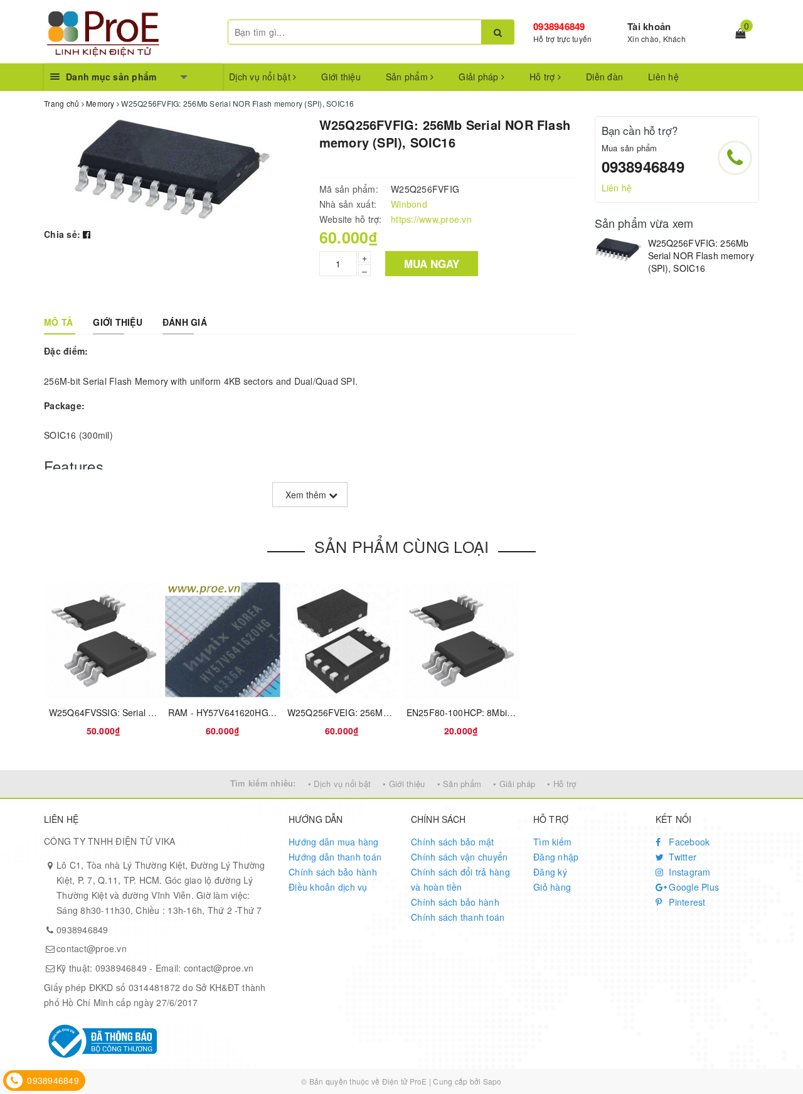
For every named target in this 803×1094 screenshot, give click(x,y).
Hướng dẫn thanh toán (335, 856)
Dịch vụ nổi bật (261, 76)
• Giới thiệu (404, 784)
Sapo (492, 1081)
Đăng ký (550, 872)
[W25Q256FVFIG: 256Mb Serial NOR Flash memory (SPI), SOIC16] (618, 249)
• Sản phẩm (459, 784)
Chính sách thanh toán (457, 917)
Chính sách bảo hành (333, 872)
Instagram (688, 872)
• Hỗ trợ (561, 784)
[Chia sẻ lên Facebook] (86, 234)
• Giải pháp (514, 784)
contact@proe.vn (91, 948)
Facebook (688, 841)
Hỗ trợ (543, 76)
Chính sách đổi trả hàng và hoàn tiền (460, 879)
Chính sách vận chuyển (459, 856)
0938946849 (559, 26)
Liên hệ (663, 76)
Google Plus (692, 887)
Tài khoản (649, 26)
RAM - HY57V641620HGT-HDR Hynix (244, 712)
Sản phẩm (408, 76)
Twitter (681, 856)
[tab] (58, 322)
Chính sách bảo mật (452, 841)
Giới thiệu (341, 76)
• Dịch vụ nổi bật (339, 784)
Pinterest (686, 902)
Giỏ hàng (552, 887)
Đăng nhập (555, 856)
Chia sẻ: (62, 234)
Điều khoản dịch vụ (328, 887)
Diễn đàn (604, 76)
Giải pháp (480, 76)
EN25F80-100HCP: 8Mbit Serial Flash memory (501, 712)
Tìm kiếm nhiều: (263, 783)
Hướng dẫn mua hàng (334, 841)
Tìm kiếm (552, 841)
